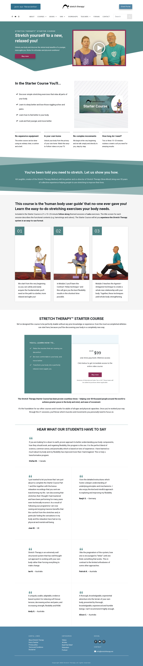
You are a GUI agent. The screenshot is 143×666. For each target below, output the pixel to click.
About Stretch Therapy (36, 640)
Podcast (64, 650)
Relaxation (65, 647)
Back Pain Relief (67, 645)
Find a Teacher (33, 642)
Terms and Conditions (36, 647)
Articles (64, 642)
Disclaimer (32, 649)
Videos (64, 640)
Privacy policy (33, 645)
